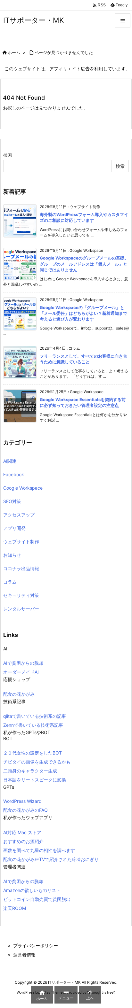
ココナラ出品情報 (21, 568)
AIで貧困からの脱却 (23, 663)
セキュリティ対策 (21, 595)
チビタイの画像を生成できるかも (36, 761)
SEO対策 (12, 501)
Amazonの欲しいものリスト (32, 890)
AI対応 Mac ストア (22, 832)
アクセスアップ (19, 514)
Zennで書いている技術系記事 (33, 725)
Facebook (13, 474)
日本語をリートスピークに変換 (34, 779)
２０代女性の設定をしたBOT (32, 753)
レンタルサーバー (21, 608)
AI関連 (9, 461)
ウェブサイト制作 (21, 541)
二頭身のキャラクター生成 (30, 770)
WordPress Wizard (22, 801)
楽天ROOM (14, 908)
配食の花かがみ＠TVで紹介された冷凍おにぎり (51, 859)
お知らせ (12, 555)
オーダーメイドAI (21, 672)
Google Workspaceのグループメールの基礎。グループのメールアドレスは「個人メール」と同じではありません (84, 263)
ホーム (14, 52)
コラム (10, 582)
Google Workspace (23, 488)
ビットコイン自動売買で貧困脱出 (36, 899)
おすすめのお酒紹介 (23, 841)
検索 (7, 155)
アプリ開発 (14, 528)
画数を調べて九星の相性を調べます (39, 850)
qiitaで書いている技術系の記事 (34, 716)
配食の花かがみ (19, 694)
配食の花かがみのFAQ (25, 810)
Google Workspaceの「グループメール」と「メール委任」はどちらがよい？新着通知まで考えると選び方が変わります (83, 313)
